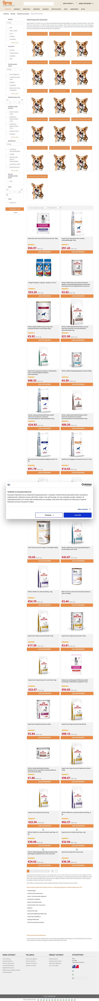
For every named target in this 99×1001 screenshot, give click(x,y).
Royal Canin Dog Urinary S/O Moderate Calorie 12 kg (76, 769)
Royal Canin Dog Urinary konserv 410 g (74, 636)
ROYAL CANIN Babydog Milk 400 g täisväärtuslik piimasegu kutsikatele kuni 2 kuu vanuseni (42, 853)
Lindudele (36, 9)
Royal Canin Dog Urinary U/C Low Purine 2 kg (42, 680)
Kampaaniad (74, 9)
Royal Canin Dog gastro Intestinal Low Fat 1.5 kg (76, 459)
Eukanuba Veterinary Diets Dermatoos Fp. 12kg (42, 238)
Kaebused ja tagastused (55, 963)
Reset (15, 212)
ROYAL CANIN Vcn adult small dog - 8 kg (40, 592)
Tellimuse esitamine (31, 961)
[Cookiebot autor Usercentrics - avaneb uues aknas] (83, 484)
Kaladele (46, 9)
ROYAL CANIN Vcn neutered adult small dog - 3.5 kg (43, 833)
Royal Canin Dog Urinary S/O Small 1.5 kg (40, 636)
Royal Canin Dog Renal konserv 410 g (39, 724)
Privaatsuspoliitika (7, 972)
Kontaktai (74, 960)
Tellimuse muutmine (31, 965)
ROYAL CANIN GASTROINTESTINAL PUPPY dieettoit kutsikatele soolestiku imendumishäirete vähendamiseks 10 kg (74, 416)
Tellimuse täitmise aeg (8, 963)
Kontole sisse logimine (31, 959)
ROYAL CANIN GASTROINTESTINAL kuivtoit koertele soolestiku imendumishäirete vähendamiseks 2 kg (75, 328)
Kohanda (48, 515)
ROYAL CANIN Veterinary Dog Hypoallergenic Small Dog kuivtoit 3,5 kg (76, 548)
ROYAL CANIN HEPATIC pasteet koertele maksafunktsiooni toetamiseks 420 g (40, 327)
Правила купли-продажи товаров (11, 970)
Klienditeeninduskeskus (78, 962)
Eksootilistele (56, 9)
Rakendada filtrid (14, 209)
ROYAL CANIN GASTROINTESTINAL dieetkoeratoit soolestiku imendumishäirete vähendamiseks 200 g (42, 770)
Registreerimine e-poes (8, 967)
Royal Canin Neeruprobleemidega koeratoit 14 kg (42, 460)
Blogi (83, 9)
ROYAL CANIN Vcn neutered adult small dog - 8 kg (76, 813)
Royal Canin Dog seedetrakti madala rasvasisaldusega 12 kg (73, 239)
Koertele (8, 9)
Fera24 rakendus (7, 959)
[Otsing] (52, 3)
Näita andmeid (83, 509)
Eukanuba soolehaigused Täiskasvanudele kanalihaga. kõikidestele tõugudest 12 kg (75, 681)
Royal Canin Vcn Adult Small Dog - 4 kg (73, 832)
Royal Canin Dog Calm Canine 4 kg (72, 852)
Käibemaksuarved (53, 959)
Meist (73, 958)
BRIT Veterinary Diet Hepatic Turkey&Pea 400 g (43, 547)
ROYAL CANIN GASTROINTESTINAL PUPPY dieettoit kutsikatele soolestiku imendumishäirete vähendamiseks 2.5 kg (41, 416)
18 (52, 871)
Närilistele (26, 9)
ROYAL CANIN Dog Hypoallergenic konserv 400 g (76, 371)
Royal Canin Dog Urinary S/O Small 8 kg (74, 724)
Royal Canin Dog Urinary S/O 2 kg (38, 812)
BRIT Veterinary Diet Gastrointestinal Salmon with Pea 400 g (76, 592)
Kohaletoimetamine (7, 961)
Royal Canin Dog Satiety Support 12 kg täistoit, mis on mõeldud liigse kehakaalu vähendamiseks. (42, 372)
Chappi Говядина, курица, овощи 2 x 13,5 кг (42, 282)
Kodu (65, 9)
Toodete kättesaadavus (8, 965)
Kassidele (17, 9)
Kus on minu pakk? (54, 965)
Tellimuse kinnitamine (31, 963)
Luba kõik (77, 515)
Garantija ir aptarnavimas (55, 961)
